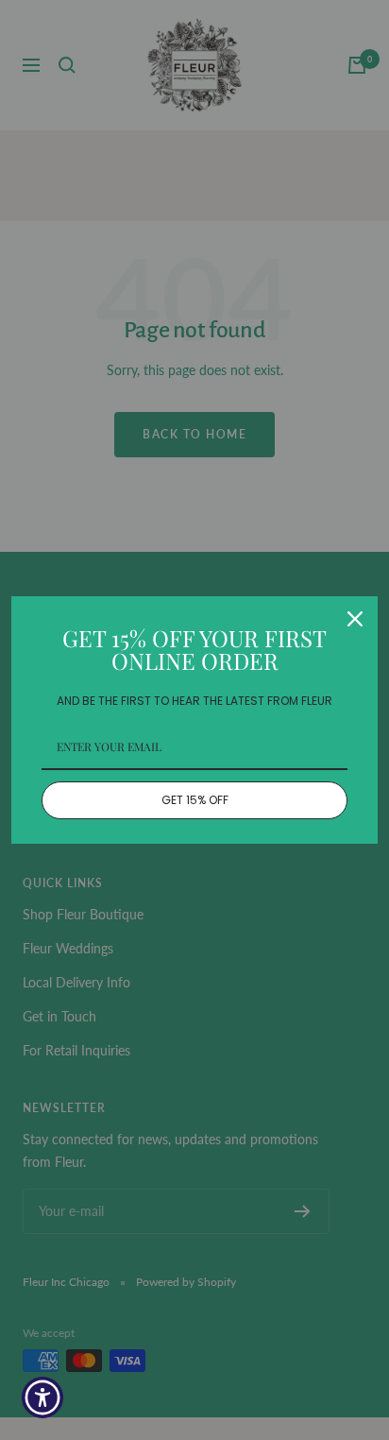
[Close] (355, 619)
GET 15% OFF (194, 800)
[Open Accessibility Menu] (43, 1398)
